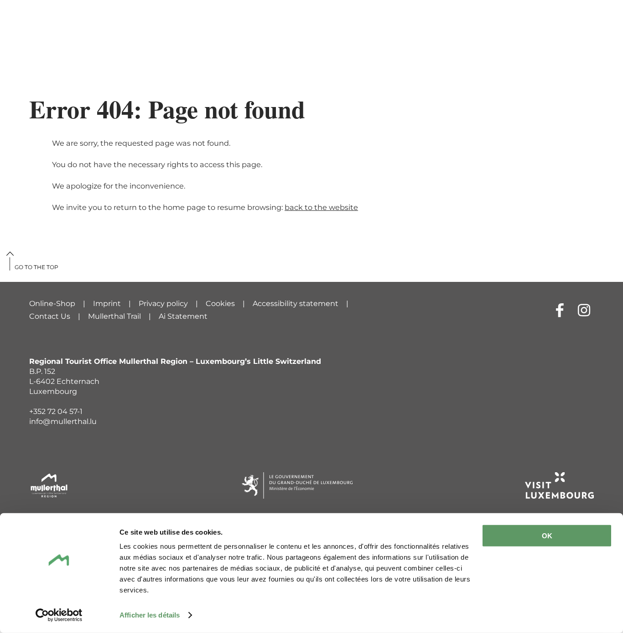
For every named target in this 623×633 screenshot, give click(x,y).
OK (547, 536)
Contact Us (49, 316)
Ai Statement (183, 316)
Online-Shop (52, 303)
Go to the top (36, 267)
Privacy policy (163, 303)
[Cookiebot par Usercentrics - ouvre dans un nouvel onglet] (59, 615)
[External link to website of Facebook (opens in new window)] (560, 310)
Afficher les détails (149, 615)
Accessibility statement (295, 303)
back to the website (321, 207)
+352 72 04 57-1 (56, 411)
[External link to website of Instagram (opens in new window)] (584, 310)
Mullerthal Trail (114, 316)
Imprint (107, 303)
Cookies (220, 303)
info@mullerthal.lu (63, 421)
